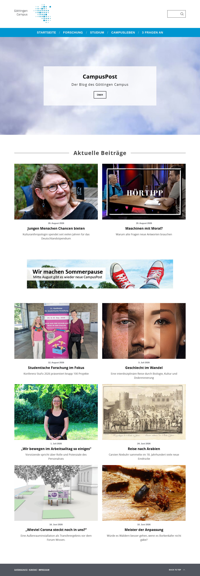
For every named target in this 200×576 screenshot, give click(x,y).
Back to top (175, 570)
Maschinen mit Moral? (144, 228)
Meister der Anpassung (144, 529)
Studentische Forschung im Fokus (56, 367)
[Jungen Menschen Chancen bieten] (56, 192)
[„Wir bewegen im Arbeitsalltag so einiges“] (56, 412)
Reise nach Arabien (144, 448)
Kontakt (33, 570)
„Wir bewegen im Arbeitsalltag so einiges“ (56, 448)
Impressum (44, 570)
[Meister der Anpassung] (144, 493)
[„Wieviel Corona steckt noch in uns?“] (56, 493)
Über (100, 95)
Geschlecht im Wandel (144, 367)
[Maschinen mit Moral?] (144, 192)
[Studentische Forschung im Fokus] (56, 331)
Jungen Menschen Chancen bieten (56, 228)
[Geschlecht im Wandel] (144, 331)
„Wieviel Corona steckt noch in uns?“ (56, 529)
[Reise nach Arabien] (144, 412)
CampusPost (100, 76)
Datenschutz (21, 570)
